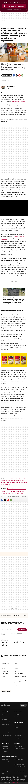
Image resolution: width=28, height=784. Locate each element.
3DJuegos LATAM (18, 759)
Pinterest (20, 642)
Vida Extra (17, 717)
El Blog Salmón (18, 746)
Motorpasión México (19, 771)
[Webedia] (6, 706)
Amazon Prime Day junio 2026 (20, 680)
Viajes (16, 668)
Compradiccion (6, 751)
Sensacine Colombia (19, 766)
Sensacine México (19, 764)
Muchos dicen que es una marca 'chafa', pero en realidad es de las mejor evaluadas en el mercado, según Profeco (13, 491)
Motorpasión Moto (19, 738)
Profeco (24, 496)
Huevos (16, 685)
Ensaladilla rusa (17, 615)
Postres (16, 663)
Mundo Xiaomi (5, 724)
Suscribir (22, 629)
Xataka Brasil (5, 761)
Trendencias (5, 746)
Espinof (16, 727)
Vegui (3, 668)
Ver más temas (6, 691)
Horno (4, 685)
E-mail (22, 75)
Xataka (3, 714)
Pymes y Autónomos (19, 748)
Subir (22, 705)
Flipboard (19, 75)
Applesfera (4, 719)
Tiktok (3, 645)
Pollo (3, 676)
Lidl (13, 21)
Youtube (13, 642)
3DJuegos (17, 714)
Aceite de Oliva (19, 21)
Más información (16, 782)
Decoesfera (5, 748)
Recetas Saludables (20, 676)
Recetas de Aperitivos (5, 672)
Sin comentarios (7, 75)
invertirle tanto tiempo (18, 101)
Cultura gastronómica (13, 496)
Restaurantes (6, 680)
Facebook (14, 75)
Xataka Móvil (5, 717)
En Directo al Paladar (8, 297)
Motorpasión (17, 735)
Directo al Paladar (6, 735)
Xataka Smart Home (7, 722)
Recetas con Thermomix (5, 664)
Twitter (17, 75)
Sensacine (17, 725)
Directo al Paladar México (6, 772)
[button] (10, 87)
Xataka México (5, 759)
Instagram (17, 642)
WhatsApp (3, 642)
